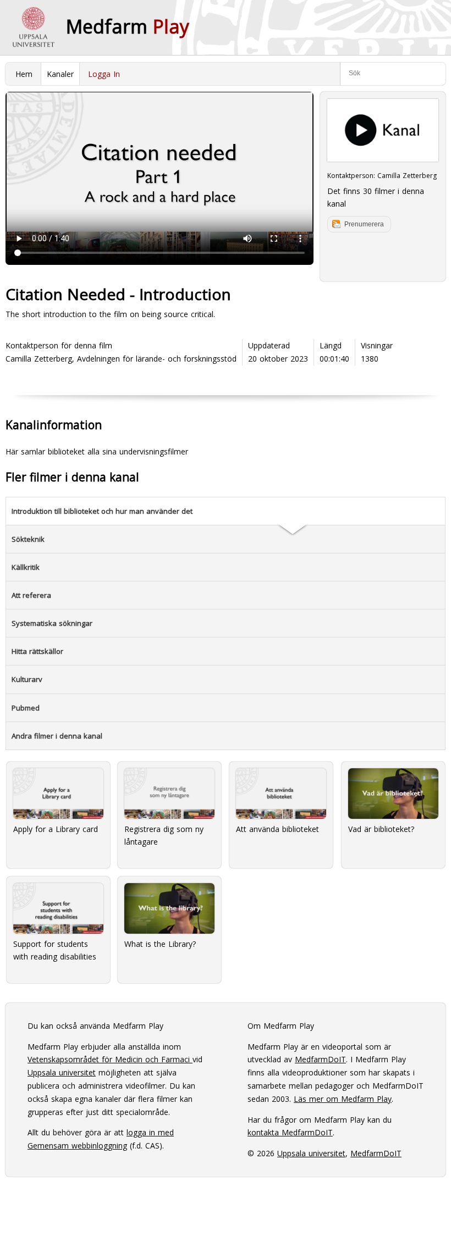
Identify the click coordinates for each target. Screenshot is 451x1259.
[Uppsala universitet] (33, 27)
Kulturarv (27, 679)
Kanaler (60, 74)
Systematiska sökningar (52, 623)
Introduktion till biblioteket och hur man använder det (102, 511)
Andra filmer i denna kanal (57, 736)
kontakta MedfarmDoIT (290, 1132)
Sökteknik (28, 539)
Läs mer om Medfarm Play (343, 1099)
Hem (23, 74)
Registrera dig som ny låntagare (164, 835)
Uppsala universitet (62, 1072)
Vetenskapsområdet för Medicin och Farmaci (110, 1059)
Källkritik (26, 567)
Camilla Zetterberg (407, 175)
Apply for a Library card (55, 829)
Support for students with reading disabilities (54, 950)
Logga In (104, 74)
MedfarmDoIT (320, 1059)
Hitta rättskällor (37, 651)
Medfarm (127, 26)
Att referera (31, 595)
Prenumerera (364, 224)
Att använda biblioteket (277, 829)
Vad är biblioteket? (381, 829)
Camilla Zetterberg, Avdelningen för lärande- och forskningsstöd (121, 358)
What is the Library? (160, 944)
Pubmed (26, 708)
